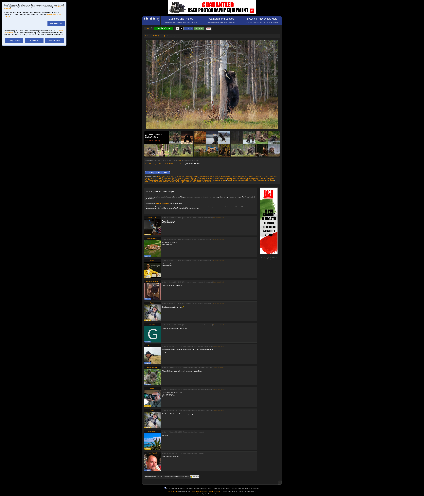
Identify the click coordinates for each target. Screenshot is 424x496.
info (272, 259)
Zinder (203, 182)
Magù (177, 180)
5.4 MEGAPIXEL (213, 124)
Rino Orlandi (270, 180)
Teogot (182, 182)
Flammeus (202, 178)
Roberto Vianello (162, 182)
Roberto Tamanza (150, 182)
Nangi (179, 160)
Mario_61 (193, 180)
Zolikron (208, 182)
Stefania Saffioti (174, 182)
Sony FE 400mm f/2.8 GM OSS (163, 164)
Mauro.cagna (216, 180)
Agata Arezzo (165, 177)
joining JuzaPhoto (162, 203)
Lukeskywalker (169, 180)
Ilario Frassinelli (269, 178)
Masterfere (207, 180)
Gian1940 (223, 178)
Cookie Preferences (214, 491)
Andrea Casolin (204, 177)
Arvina (212, 177)
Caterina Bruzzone (225, 177)
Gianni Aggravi (231, 178)
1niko (158, 177)
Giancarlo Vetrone (152, 281)
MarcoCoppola (184, 180)
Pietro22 (245, 180)
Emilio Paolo (163, 178)
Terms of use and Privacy (199, 491)
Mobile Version (172, 491)
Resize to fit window (213, 44)
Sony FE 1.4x (180, 164)
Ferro (196, 178)
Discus (152, 178)
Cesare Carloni (236, 177)
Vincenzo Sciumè (190, 182)
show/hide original (218, 218)
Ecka (156, 178)
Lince (156, 180)
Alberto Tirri (180, 177)
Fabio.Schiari (189, 178)
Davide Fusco (268, 177)
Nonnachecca (237, 180)
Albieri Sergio (189, 177)
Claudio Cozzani (247, 177)
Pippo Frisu (252, 180)
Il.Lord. (261, 178)
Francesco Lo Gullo (212, 178)
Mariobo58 (200, 180)
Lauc (151, 180)
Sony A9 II (148, 164)
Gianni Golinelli (241, 178)
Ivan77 (147, 180)
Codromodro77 (258, 177)
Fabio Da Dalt (172, 178)
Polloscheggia (261, 180)
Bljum (217, 177)
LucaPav (161, 180)
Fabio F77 (181, 178)
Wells (199, 182)
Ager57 (173, 177)
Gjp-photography (252, 178)
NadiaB (229, 180)
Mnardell (223, 180)
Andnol (196, 177)
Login (148, 28)
